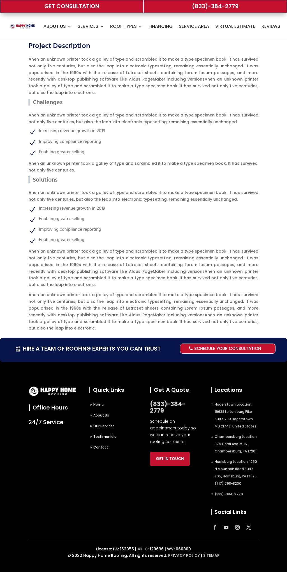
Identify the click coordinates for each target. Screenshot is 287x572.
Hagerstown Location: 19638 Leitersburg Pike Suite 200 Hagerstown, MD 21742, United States (235, 415)
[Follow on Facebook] (214, 527)
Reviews (270, 26)
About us (54, 26)
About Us (101, 415)
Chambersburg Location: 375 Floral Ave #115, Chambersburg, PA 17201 (236, 444)
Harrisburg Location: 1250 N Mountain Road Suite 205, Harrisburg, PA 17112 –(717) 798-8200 (236, 472)
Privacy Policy (184, 555)
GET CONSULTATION (71, 6)
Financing (161, 26)
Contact (100, 447)
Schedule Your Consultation (227, 348)
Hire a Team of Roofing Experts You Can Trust (92, 349)
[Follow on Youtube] (226, 527)
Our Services (104, 426)
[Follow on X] (248, 527)
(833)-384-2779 (215, 6)
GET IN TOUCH (170, 458)
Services (88, 26)
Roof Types (123, 26)
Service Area (194, 26)
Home (98, 404)
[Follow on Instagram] (237, 527)
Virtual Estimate (235, 26)
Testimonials (104, 436)
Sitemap (211, 555)
